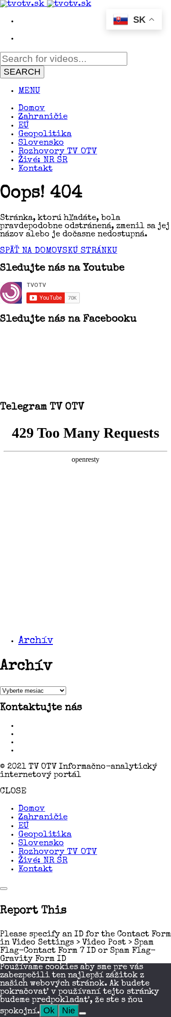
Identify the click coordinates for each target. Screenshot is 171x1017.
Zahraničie (42, 117)
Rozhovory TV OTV (57, 152)
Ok (49, 1010)
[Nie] (82, 1013)
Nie (68, 1010)
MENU (29, 91)
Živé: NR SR (42, 160)
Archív (35, 641)
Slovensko (41, 143)
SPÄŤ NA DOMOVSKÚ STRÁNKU (58, 251)
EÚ (23, 126)
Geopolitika (45, 134)
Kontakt (35, 169)
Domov (31, 108)
